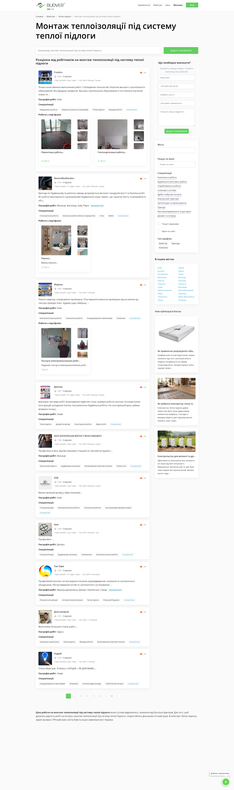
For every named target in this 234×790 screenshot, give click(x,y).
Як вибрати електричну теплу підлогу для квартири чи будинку (193, 403)
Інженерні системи (167, 190)
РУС (52, 9)
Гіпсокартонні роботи (49, 216)
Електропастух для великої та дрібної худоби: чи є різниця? (190, 456)
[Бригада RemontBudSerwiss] (45, 183)
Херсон (161, 280)
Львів (180, 274)
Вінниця (182, 277)
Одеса (181, 271)
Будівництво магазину (70, 466)
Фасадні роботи (115, 109)
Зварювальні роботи (48, 109)
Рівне (160, 293)
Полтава (182, 280)
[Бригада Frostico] (45, 77)
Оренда (161, 207)
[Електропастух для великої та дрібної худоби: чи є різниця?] (177, 441)
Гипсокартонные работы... (112, 152)
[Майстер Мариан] (45, 289)
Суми (160, 287)
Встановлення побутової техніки (98, 466)
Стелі (102, 216)
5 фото (44, 369)
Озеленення (87, 554)
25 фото (45, 160)
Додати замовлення (180, 50)
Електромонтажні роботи (50, 318)
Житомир (182, 287)
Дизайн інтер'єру (63, 424)
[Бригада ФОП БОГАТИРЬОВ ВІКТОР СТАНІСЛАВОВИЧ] (45, 440)
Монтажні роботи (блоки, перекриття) (79, 216)
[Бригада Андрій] (45, 658)
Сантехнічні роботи (74, 318)
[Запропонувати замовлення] (145, 73)
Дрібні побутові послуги (169, 194)
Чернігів (161, 284)
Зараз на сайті (168, 231)
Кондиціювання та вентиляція (99, 318)
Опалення (121, 318)
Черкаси (182, 284)
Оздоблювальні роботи (169, 185)
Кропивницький (185, 290)
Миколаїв (162, 277)
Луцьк (160, 300)
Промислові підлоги (48, 466)
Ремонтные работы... (52, 152)
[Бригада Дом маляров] (45, 616)
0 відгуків (67, 76)
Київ (160, 267)
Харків (181, 267)
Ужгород (182, 300)
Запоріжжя (163, 274)
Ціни (167, 5)
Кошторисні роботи (83, 424)
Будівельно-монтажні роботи (172, 181)
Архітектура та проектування (172, 203)
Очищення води (46, 507)
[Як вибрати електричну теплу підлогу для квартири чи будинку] (177, 388)
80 (112, 696)
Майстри (157, 5)
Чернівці (182, 293)
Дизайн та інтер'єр (167, 215)
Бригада (176, 243)
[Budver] (51, 5)
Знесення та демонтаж (49, 642)
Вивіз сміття (101, 424)
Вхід (192, 5)
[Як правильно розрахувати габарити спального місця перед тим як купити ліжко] (177, 333)
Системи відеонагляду (91, 683)
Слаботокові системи (114, 683)
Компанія (163, 247)
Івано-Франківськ (186, 296)
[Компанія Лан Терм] (45, 571)
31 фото (102, 160)
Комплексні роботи (167, 177)
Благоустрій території (168, 198)
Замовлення (144, 5)
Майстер (163, 243)
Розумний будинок (111, 600)
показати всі (132, 109)
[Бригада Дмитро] (45, 391)
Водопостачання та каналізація (75, 109)
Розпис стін (121, 466)
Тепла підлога (98, 109)
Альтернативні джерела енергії (118, 507)
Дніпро (161, 271)
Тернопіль (162, 296)
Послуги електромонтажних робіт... (60, 360)
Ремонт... (46, 258)
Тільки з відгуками (170, 224)
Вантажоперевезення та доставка (174, 211)
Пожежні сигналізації (48, 600)
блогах (177, 311)
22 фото (45, 267)
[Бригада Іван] (45, 529)
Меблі (110, 216)
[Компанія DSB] (45, 482)
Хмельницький (164, 290)
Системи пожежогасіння (72, 600)
